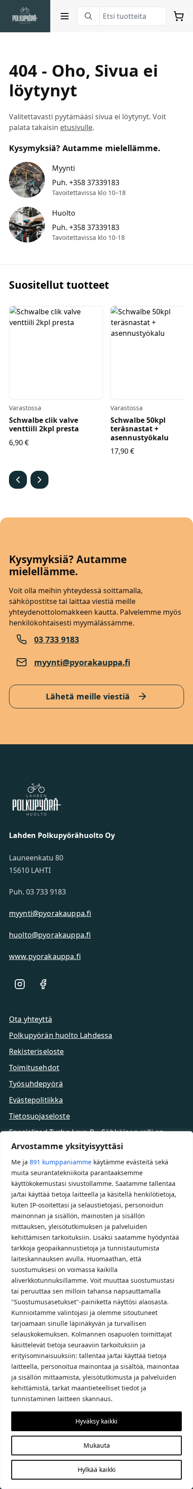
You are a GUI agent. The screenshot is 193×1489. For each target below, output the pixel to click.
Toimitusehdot (34, 1067)
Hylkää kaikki (97, 1469)
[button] (18, 480)
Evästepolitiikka (36, 1100)
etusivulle (76, 127)
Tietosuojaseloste (39, 1116)
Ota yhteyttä (30, 1019)
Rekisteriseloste (36, 1051)
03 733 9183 (56, 639)
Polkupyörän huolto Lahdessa (60, 1035)
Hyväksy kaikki (96, 1421)
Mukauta (96, 1445)
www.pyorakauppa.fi (45, 956)
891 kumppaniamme (61, 1162)
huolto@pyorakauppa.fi (50, 935)
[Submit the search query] (88, 16)
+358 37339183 (94, 182)
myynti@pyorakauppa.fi (82, 662)
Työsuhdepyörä (36, 1084)
